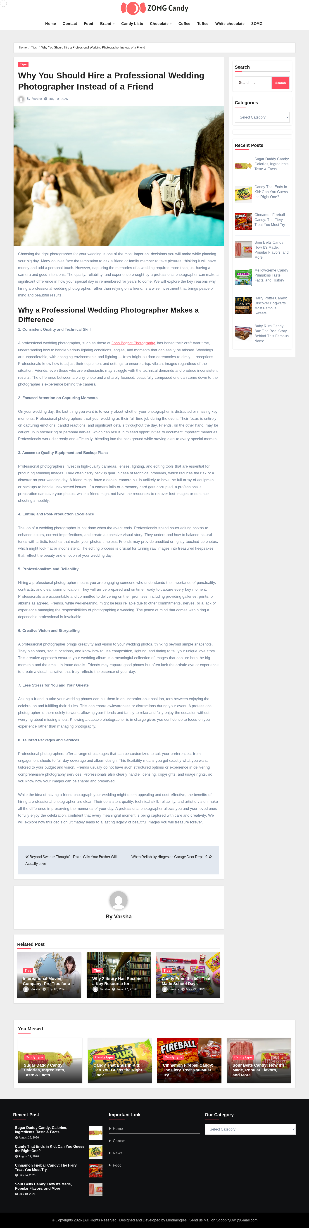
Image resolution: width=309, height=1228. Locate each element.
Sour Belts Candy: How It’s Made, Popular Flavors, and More (258, 1070)
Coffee (184, 24)
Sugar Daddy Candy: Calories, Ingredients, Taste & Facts (44, 1070)
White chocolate (230, 24)
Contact (70, 24)
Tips (23, 64)
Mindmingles (176, 1220)
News (118, 1153)
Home (50, 24)
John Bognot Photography (133, 343)
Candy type (34, 1057)
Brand (106, 24)
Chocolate (160, 24)
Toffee (203, 24)
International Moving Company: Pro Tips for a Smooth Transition (46, 983)
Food (88, 24)
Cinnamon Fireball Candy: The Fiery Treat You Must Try (188, 1070)
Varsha (37, 98)
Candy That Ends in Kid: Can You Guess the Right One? (117, 1070)
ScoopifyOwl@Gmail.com (236, 1220)
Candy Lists (132, 24)
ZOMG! (257, 24)
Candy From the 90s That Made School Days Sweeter (186, 983)
